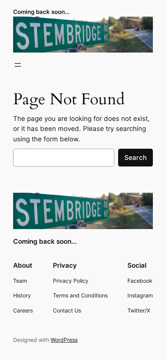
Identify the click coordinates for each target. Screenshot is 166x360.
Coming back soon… (41, 11)
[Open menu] (17, 65)
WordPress (64, 339)
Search (135, 157)
